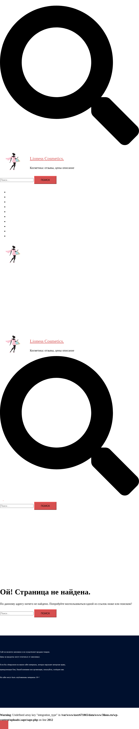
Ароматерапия (16, 192)
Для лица (13, 201)
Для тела (12, 206)
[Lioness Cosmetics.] (13, 162)
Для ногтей (14, 211)
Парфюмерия (15, 221)
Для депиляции (16, 216)
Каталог (12, 235)
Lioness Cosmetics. (47, 158)
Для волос (13, 196)
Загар (10, 231)
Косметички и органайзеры (24, 226)
